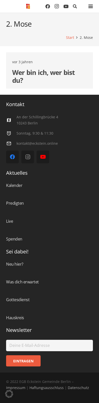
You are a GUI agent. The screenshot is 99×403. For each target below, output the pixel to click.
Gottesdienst (17, 299)
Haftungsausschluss (46, 387)
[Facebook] (47, 6)
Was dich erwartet (22, 282)
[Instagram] (56, 6)
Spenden (14, 239)
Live (9, 221)
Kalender (14, 185)
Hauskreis (15, 317)
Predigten (15, 203)
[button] (75, 6)
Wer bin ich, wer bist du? (43, 76)
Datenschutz (78, 387)
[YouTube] (66, 6)
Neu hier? (14, 264)
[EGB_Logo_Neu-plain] (28, 6)
